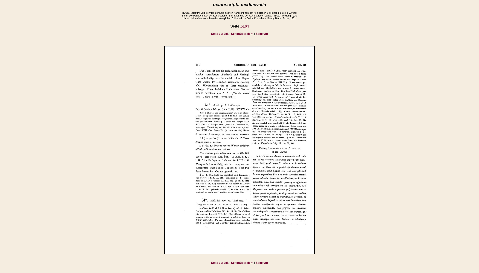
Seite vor (262, 33)
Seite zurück (220, 33)
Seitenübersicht (242, 33)
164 (244, 26)
